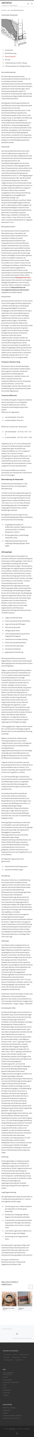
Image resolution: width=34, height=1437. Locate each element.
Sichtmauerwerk (8, 1360)
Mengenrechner (6, 1410)
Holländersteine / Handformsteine (11, 1382)
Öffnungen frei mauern (9, 1308)
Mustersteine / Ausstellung (9, 1408)
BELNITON (12, 1428)
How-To (5, 1385)
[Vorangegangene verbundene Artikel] (26, 1287)
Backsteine (21, 1308)
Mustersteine (16, 1357)
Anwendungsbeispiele (8, 1373)
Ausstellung (7, 1354)
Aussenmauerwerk (7, 1374)
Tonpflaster (5, 1395)
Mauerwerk (7, 1357)
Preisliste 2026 (6, 1392)
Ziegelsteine (19, 1360)
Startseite (3, 10)
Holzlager (5, 1413)
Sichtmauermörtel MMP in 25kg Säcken (12, 1415)
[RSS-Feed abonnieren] (17, 1433)
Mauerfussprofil (10, 57)
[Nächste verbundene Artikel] (31, 1287)
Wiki (9, 10)
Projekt (24, 1357)
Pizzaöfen (5, 1377)
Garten (15, 1354)
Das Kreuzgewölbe (7, 1380)
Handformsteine (24, 1354)
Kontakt (5, 1387)
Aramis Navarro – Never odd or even (11, 1418)
